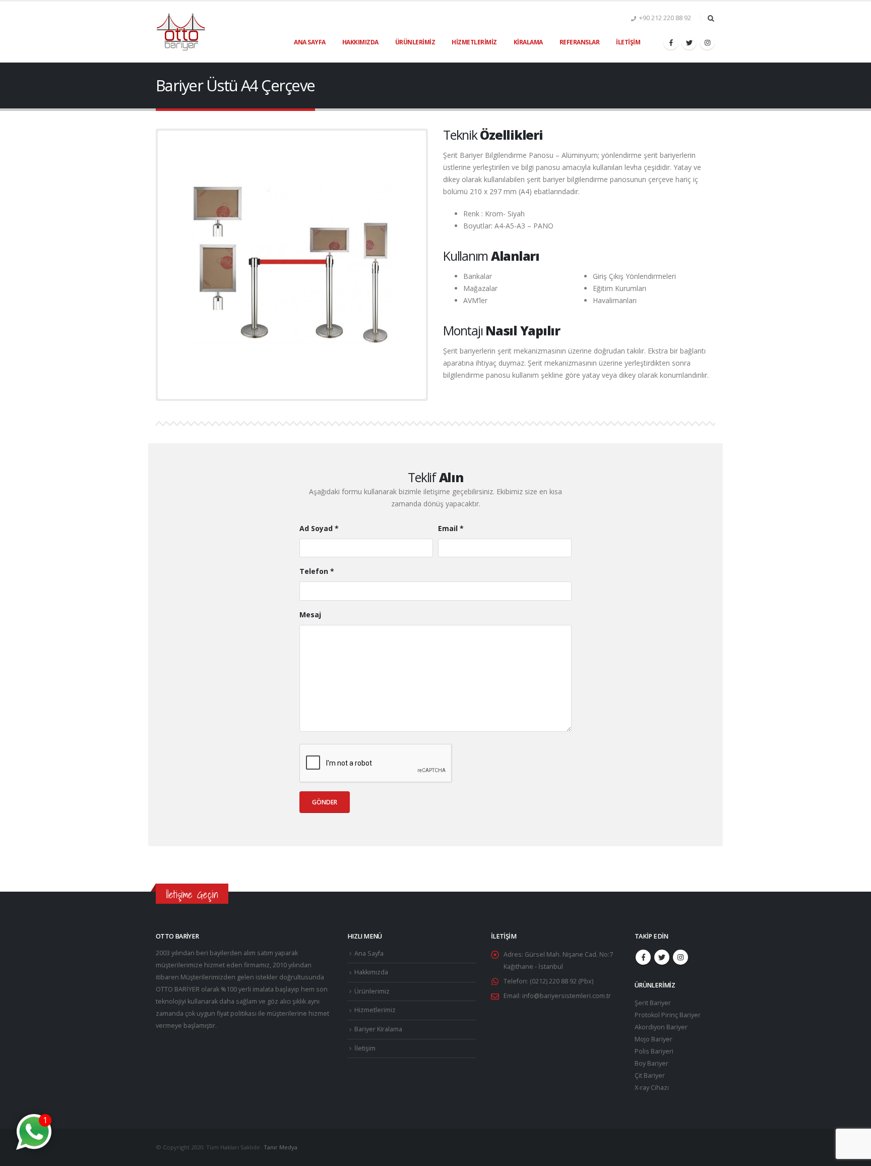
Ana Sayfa (310, 42)
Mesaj (310, 614)
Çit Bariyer (650, 1075)
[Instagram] (707, 42)
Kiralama (528, 42)
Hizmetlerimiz (474, 42)
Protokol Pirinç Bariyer (668, 1015)
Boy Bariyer (651, 1063)
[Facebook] (670, 42)
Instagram (680, 957)
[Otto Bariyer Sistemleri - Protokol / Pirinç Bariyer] (181, 32)
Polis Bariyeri (654, 1051)
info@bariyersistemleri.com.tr (566, 996)
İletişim (628, 42)
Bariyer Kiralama (378, 1029)
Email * (451, 528)
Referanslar (579, 42)
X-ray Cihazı (652, 1087)
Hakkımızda (360, 42)
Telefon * (316, 571)
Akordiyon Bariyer (661, 1027)
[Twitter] (689, 42)
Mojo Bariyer (653, 1039)
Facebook (643, 957)
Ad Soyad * (319, 528)
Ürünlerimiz (415, 42)
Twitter (661, 957)
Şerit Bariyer (653, 1003)
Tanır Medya (280, 1147)
